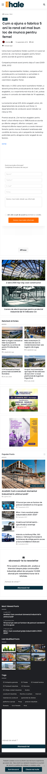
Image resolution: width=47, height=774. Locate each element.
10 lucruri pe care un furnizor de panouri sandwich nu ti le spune (29, 503)
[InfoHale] (15, 4)
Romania (6, 705)
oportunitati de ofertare (28, 698)
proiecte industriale (31, 702)
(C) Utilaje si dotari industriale (12, 690)
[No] (44, 766)
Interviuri (38, 694)
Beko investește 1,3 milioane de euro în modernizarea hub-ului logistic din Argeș (34, 343)
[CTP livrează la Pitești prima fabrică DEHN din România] (12, 361)
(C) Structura (25, 686)
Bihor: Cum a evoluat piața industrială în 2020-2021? (27, 513)
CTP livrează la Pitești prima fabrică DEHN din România (11, 371)
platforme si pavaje (9, 702)
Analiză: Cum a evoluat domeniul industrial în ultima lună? (19, 492)
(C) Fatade (24, 682)
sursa (4, 144)
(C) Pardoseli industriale (10, 686)
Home (6, 14)
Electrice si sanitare (26, 694)
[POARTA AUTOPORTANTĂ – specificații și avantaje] (8, 526)
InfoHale (8, 42)
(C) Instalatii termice (37, 682)
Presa (23, 250)
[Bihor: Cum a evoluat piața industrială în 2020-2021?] (8, 515)
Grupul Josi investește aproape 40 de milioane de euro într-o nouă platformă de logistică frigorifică (34, 373)
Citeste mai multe (32, 769)
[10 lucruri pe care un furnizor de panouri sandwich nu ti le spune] (8, 505)
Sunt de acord (13, 769)
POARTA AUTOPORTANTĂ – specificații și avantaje (27, 523)
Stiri (11, 14)
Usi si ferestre (16, 705)
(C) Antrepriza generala (10, 682)
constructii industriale (10, 694)
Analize (27, 690)
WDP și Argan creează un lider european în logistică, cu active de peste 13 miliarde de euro (12, 344)
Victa (25, 705)
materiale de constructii (10, 698)
